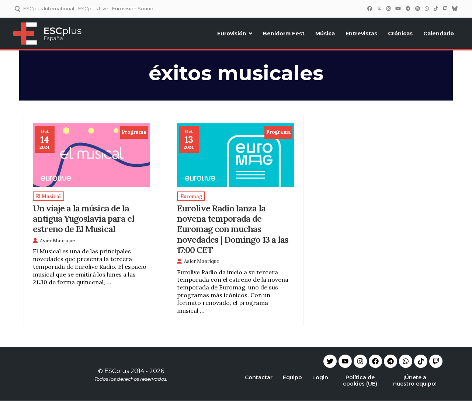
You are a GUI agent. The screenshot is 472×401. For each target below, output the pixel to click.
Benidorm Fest (284, 33)
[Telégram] (408, 8)
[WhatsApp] (426, 8)
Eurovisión (231, 33)
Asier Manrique (57, 241)
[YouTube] (398, 8)
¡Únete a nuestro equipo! (415, 380)
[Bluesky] (455, 8)
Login (320, 377)
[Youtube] (345, 361)
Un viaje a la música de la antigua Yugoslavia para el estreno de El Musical (83, 218)
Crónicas (400, 33)
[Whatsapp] (405, 361)
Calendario (438, 33)
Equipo (292, 377)
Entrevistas (361, 33)
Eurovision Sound (132, 8)
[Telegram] (390, 361)
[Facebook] (369, 8)
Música (325, 33)
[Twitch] (445, 8)
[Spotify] (417, 8)
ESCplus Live (93, 8)
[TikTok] (435, 8)
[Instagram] (388, 8)
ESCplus (116, 370)
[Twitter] (379, 8)
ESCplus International (48, 8)
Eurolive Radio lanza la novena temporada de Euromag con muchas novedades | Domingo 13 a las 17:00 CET (232, 229)
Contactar (259, 377)
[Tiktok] (420, 361)
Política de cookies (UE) (360, 380)
